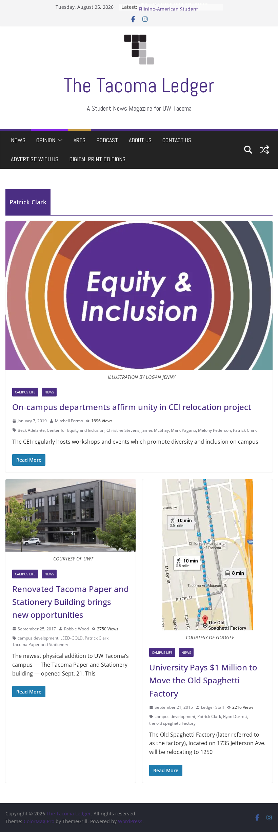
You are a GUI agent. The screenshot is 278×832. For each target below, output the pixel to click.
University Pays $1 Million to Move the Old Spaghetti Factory (203, 680)
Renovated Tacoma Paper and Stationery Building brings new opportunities (70, 602)
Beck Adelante (31, 430)
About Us (140, 140)
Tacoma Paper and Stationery (40, 644)
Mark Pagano (183, 430)
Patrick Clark (245, 430)
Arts (79, 140)
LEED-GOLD (71, 638)
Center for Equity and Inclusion (75, 430)
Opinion (45, 140)
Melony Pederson (214, 430)
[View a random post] (264, 150)
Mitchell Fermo (69, 421)
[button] (59, 140)
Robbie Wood (76, 629)
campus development (38, 638)
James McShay (155, 430)
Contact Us (176, 140)
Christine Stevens (122, 430)
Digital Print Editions (97, 159)
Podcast (107, 140)
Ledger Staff (212, 707)
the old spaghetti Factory (172, 723)
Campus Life (25, 392)
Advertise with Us (34, 159)
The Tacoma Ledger (139, 85)
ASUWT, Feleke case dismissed (173, 7)
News (18, 140)
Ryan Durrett (235, 716)
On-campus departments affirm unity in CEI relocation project (131, 406)
